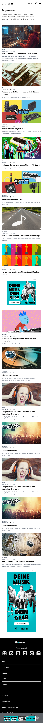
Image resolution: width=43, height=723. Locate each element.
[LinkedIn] (38, 653)
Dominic (4, 125)
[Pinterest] (32, 653)
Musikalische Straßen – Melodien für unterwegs (21, 236)
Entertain (5, 667)
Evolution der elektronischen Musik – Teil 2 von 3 (21, 165)
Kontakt (5, 696)
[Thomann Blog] (7, 4)
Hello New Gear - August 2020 (13, 129)
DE (31, 3)
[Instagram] (4, 653)
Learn (4, 679)
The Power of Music (9, 450)
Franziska (4, 195)
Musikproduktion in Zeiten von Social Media (19, 54)
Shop (4, 690)
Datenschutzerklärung (10, 707)
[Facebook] (25, 653)
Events (4, 684)
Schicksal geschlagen (10, 375)
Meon (3, 49)
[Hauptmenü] (40, 3)
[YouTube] (11, 653)
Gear (3, 661)
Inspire (4, 673)
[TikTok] (18, 653)
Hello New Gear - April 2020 (12, 199)
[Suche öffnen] (36, 4)
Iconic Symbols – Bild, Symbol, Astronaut (18, 562)
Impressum (6, 701)
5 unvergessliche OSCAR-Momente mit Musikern (21, 272)
